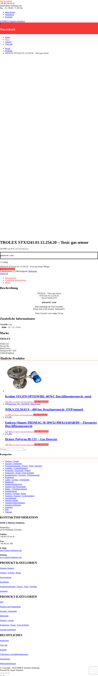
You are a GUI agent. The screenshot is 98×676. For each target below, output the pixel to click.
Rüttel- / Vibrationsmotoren (16, 489)
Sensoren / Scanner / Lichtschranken (19, 496)
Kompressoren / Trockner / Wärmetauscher (22, 475)
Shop (7, 39)
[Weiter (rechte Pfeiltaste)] (4, 675)
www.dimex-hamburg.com (11, 557)
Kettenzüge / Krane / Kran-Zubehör (19, 473)
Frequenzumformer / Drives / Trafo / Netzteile (23, 466)
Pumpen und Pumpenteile (15, 487)
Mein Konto (10, 12)
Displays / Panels (12, 461)
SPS (7, 510)
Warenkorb (9, 15)
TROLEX (4, 273)
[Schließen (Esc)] (9, 673)
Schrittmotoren (11, 491)
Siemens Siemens (7, 568)
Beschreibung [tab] (10, 278)
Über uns (9, 44)
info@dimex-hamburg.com (11, 550)
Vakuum (8, 512)
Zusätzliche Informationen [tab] (15, 280)
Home (7, 37)
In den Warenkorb (7, 269)
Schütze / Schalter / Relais (15, 493)
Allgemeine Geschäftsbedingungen (14, 654)
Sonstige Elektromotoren (15, 503)
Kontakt (3, 650)
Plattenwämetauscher (13, 484)
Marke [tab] (7, 282)
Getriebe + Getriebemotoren (16, 468)
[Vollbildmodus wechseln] (4, 673)
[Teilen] (6, 673)
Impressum (4, 640)
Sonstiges (9, 507)
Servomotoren (10, 498)
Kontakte (9, 17)
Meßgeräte (32, 271)
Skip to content (6, 1)
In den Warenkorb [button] (41, 402)
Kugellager (9, 477)
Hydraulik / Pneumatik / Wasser (18, 470)
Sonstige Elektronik (13, 505)
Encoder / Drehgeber (13, 464)
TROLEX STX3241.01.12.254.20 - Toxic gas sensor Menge (24, 266)
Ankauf (8, 42)
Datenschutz (5, 659)
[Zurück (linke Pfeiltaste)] (1, 675)
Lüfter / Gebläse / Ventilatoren (17, 480)
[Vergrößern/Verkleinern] (1, 673)
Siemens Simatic (11, 500)
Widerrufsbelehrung (8, 663)
